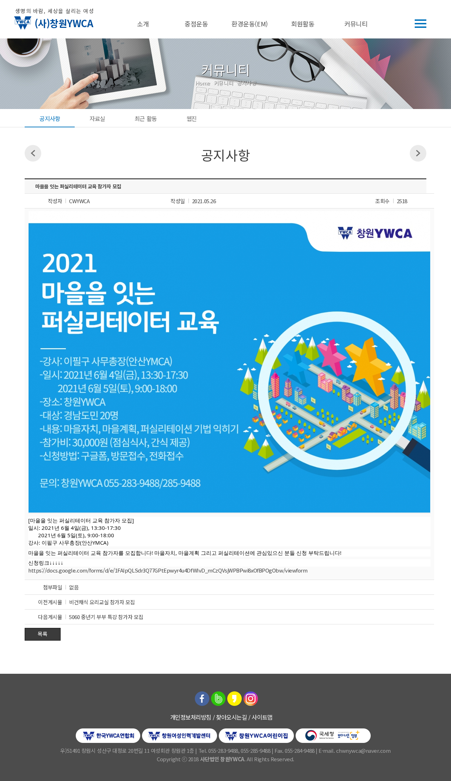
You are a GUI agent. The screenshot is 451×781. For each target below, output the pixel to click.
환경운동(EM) (249, 23)
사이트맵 (262, 717)
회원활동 (302, 23)
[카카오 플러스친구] (234, 698)
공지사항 (49, 118)
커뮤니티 (355, 23)
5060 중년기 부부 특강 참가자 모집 (106, 616)
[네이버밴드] (218, 698)
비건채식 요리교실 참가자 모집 (102, 602)
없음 (74, 587)
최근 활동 (146, 118)
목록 (42, 633)
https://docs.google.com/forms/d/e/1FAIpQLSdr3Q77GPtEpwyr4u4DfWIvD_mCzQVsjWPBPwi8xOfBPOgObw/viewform (167, 570)
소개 (143, 23)
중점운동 (196, 23)
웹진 (191, 118)
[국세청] (333, 735)
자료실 (97, 118)
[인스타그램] (250, 698)
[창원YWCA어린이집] (256, 735)
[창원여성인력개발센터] (179, 735)
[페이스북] (202, 698)
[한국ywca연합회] (108, 735)
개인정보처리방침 (190, 717)
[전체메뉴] (420, 23)
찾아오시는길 (231, 717)
